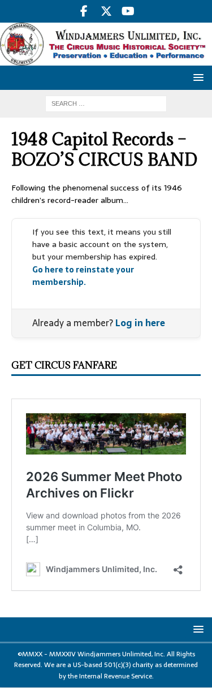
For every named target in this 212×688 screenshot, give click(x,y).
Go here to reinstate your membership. (83, 275)
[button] (196, 77)
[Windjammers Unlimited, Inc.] (106, 59)
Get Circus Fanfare (64, 365)
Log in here (140, 322)
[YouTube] (128, 11)
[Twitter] (106, 11)
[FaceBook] (84, 11)
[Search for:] (106, 103)
